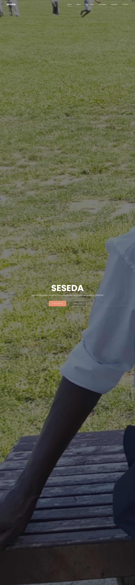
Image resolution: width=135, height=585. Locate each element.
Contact (125, 4)
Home (69, 4)
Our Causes (90, 4)
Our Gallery (102, 4)
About (78, 4)
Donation (114, 4)
